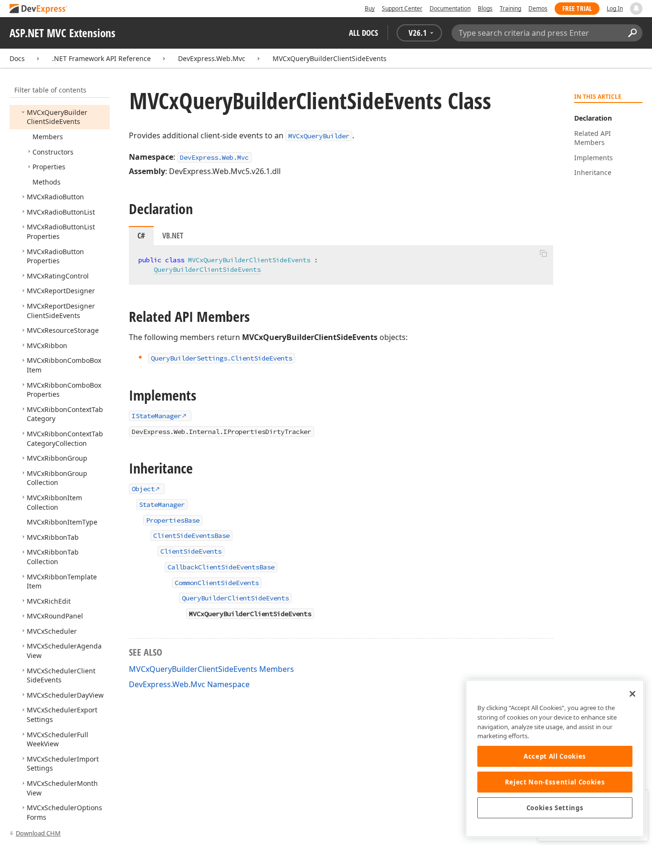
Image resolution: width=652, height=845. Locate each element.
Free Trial (577, 8)
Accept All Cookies (555, 756)
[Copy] (543, 253)
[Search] (632, 32)
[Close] (632, 693)
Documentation (450, 8)
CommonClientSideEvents (217, 582)
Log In (615, 8)
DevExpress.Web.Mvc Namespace (189, 684)
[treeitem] (57, 117)
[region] (554, 758)
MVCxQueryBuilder (318, 136)
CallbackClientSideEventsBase (221, 567)
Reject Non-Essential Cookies (555, 782)
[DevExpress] (39, 9)
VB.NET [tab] (172, 235)
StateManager (162, 504)
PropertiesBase (173, 520)
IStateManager (156, 416)
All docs (363, 32)
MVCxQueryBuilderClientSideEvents (330, 58)
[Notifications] (636, 8)
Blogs (485, 8)
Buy (370, 8)
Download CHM (38, 833)
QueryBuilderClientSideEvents (207, 269)
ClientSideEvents (190, 551)
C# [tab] (141, 235)
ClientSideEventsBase (191, 535)
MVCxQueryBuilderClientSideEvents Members (211, 669)
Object (143, 488)
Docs (17, 58)
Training (510, 8)
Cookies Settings (555, 808)
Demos (537, 8)
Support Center (402, 8)
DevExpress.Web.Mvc (211, 58)
